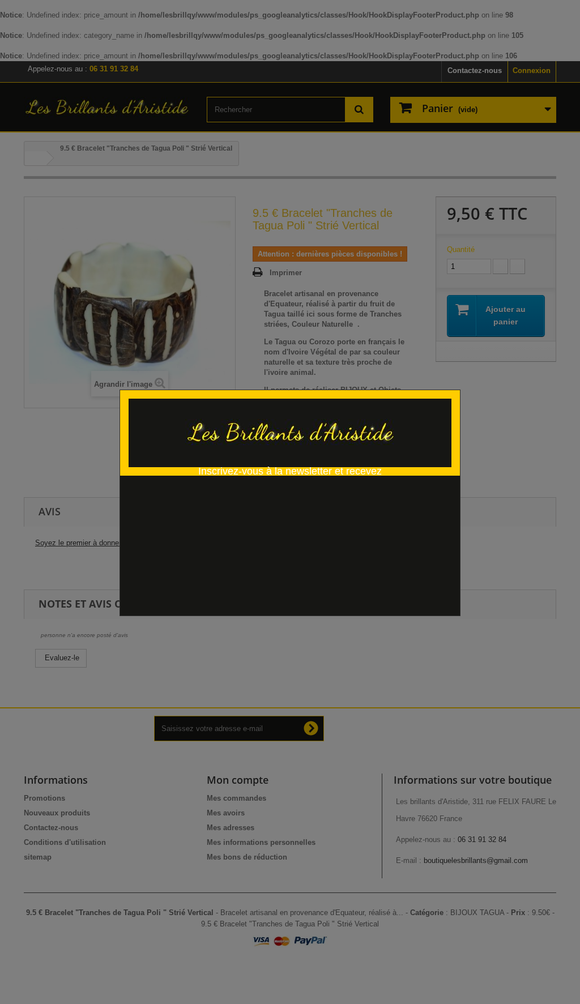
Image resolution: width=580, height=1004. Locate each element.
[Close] (456, 383)
